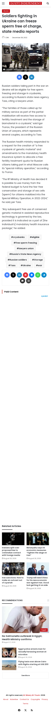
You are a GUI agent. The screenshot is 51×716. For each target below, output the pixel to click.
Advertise (14, 699)
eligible (35, 237)
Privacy (45, 699)
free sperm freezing (26, 242)
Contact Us (24, 699)
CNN (7, 37)
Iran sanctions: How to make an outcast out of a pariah (13, 580)
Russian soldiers (18, 259)
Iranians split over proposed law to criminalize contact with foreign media (11, 551)
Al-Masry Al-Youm (31, 695)
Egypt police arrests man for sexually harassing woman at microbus (32, 652)
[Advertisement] (25, 410)
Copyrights (35, 699)
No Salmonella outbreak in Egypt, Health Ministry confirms (22, 637)
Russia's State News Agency (26, 254)
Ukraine (27, 265)
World (5, 11)
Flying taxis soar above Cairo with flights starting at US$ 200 (33, 663)
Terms (25, 703)
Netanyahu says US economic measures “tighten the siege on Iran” (37, 551)
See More (25, 675)
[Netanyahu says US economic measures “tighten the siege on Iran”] (38, 538)
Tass (12, 265)
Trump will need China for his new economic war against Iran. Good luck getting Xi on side (38, 581)
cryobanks (19, 237)
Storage (38, 259)
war (40, 265)
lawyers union (26, 248)
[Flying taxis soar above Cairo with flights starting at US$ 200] (9, 665)
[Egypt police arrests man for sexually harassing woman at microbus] (9, 652)
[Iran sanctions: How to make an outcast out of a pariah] (13, 568)
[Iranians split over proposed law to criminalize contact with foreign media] (13, 538)
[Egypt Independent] (25, 3)
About (5, 699)
